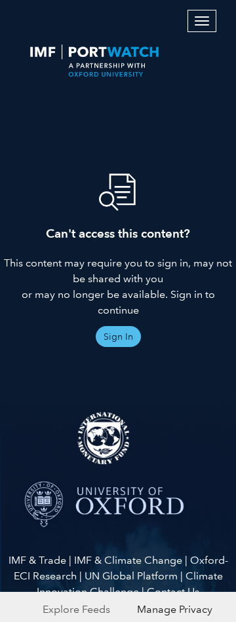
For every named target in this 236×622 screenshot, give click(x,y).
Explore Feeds (76, 609)
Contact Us (173, 591)
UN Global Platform (131, 576)
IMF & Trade (37, 560)
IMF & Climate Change (128, 560)
